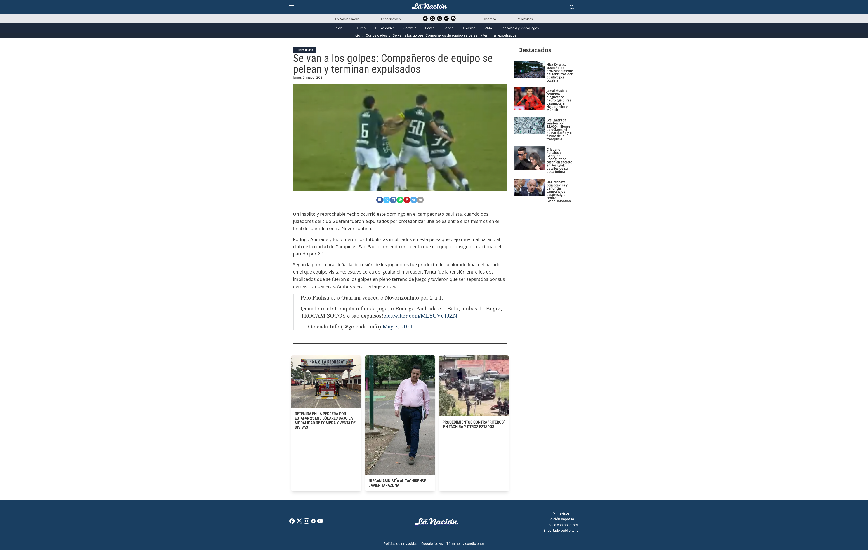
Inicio (338, 28)
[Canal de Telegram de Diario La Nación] (446, 20)
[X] (386, 200)
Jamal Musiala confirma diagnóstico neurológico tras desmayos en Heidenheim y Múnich (559, 100)
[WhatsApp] (400, 200)
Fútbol (361, 28)
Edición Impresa (561, 519)
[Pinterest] (406, 200)
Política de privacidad (401, 543)
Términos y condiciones (465, 543)
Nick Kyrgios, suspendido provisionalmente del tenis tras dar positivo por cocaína (560, 72)
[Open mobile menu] (291, 7)
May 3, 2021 (398, 326)
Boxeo (429, 28)
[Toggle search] (572, 7)
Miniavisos (525, 19)
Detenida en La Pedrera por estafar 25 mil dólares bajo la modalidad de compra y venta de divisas (325, 420)
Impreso (490, 19)
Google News (432, 543)
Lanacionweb (391, 19)
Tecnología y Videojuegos (520, 28)
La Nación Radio (347, 19)
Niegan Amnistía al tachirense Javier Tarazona (397, 483)
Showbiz (409, 28)
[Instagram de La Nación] (439, 20)
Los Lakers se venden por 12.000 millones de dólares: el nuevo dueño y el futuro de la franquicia (560, 129)
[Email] (420, 200)
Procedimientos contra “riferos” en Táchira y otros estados (473, 424)
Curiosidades (384, 28)
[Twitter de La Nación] (432, 20)
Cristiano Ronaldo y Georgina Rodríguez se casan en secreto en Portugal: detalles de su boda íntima (559, 160)
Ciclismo (469, 28)
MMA (488, 28)
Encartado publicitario (561, 530)
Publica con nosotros (561, 525)
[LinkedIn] (393, 200)
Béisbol (448, 28)
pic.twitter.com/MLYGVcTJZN (420, 315)
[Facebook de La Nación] (292, 522)
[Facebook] (379, 200)
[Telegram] (413, 200)
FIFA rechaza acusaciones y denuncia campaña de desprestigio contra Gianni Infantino (559, 191)
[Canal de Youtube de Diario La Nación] (453, 20)
